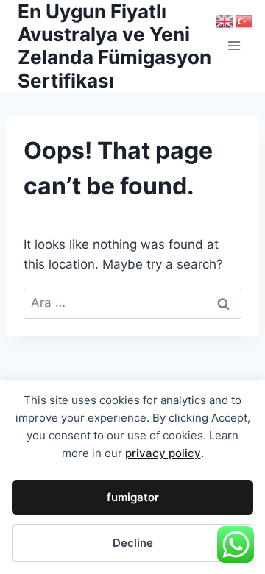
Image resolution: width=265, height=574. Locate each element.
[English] (225, 20)
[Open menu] (233, 46)
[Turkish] (244, 20)
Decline (133, 543)
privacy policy (163, 453)
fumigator (133, 497)
